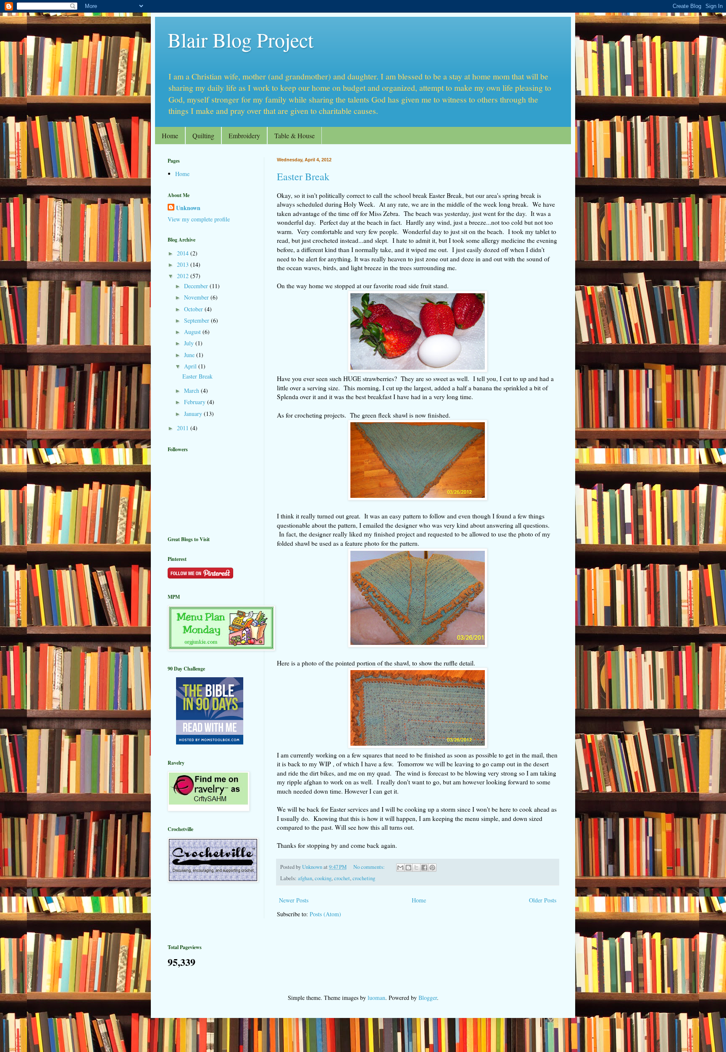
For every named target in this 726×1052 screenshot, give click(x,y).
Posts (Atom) (325, 914)
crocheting (363, 878)
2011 (183, 428)
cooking (323, 878)
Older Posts (542, 900)
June (190, 355)
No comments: (369, 867)
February (195, 402)
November (197, 297)
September (197, 320)
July (189, 343)
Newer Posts (293, 900)
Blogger (427, 998)
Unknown (188, 208)
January (194, 414)
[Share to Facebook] (424, 867)
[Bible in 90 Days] (209, 742)
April (191, 366)
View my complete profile (199, 219)
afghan (305, 878)
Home (170, 135)
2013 (183, 264)
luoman (376, 998)
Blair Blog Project (240, 39)
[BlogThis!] (408, 867)
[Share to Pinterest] (432, 867)
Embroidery (244, 135)
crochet (342, 878)
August (193, 332)
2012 (183, 276)
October (194, 309)
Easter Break (303, 176)
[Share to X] (416, 867)
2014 (183, 253)
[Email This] (400, 867)
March (192, 390)
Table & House (294, 135)
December (197, 286)
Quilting (203, 135)
